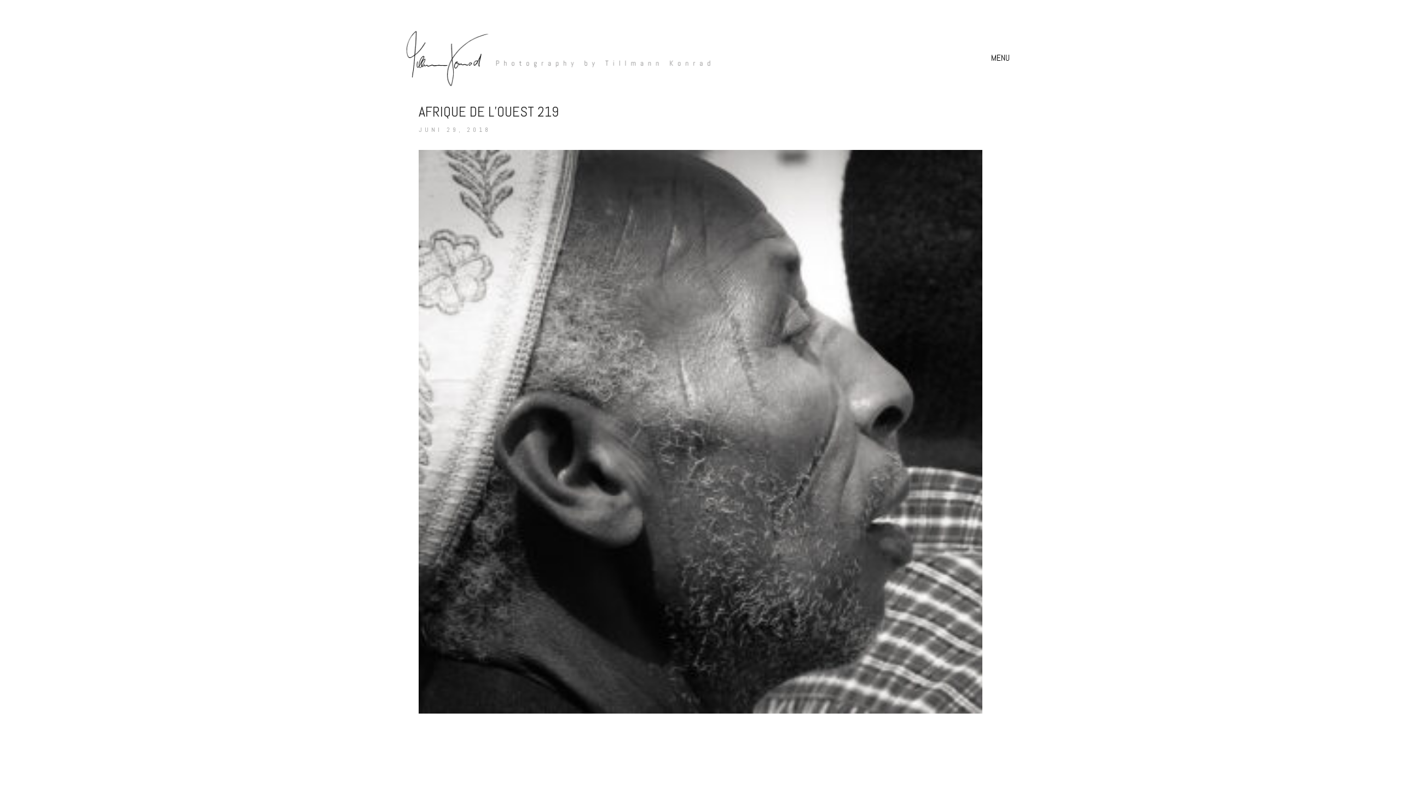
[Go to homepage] (553, 57)
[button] (1001, 58)
